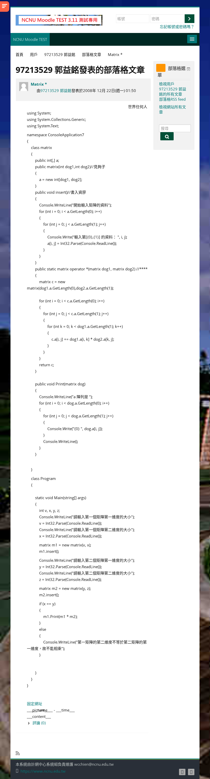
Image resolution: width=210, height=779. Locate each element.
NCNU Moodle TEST (30, 39)
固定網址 (34, 703)
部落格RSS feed (172, 99)
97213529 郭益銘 (55, 90)
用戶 (34, 54)
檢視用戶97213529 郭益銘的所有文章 (172, 89)
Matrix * (39, 84)
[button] (87, 723)
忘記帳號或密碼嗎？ (177, 26)
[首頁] (59, 19)
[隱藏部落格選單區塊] (188, 69)
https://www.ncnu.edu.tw (43, 771)
